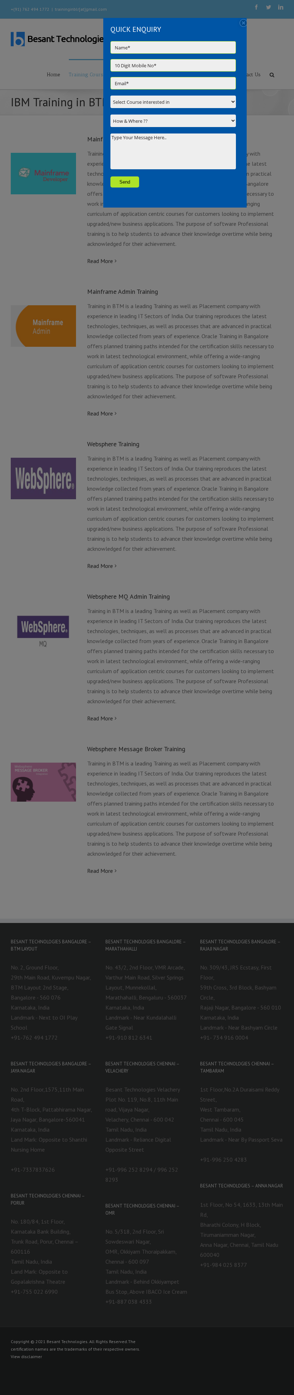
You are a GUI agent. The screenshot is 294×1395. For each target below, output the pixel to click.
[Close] (243, 22)
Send (124, 182)
